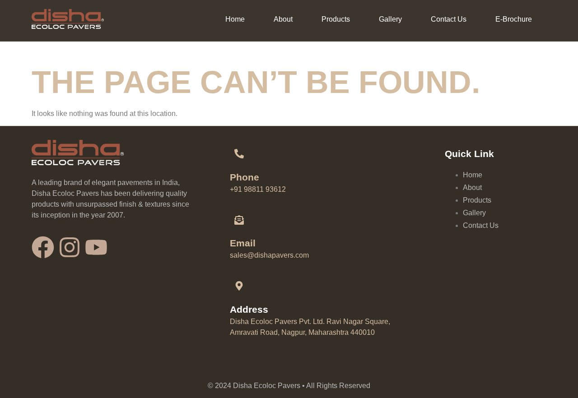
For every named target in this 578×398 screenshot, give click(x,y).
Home (235, 19)
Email (243, 243)
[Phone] (239, 153)
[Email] (239, 219)
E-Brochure (513, 19)
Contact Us (448, 19)
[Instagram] (69, 247)
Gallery (390, 19)
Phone (244, 177)
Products (336, 19)
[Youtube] (96, 247)
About (283, 19)
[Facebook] (43, 247)
